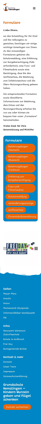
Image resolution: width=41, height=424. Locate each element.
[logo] (11, 4)
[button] (5, 248)
